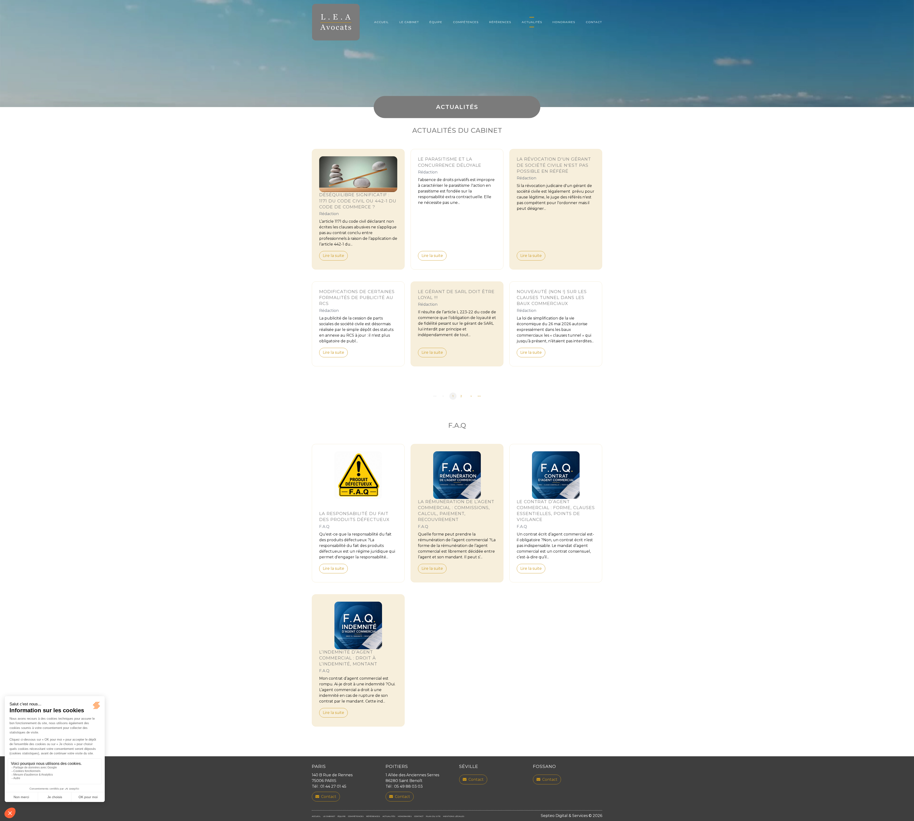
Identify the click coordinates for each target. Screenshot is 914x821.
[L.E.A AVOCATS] (336, 22)
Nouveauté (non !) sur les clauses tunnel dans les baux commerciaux (552, 297)
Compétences (465, 22)
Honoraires (563, 22)
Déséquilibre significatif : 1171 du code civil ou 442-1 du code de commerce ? (357, 200)
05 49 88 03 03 (408, 786)
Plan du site (433, 816)
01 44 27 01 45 (333, 786)
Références (500, 22)
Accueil (381, 22)
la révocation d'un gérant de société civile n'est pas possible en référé (554, 165)
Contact (594, 22)
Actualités (532, 22)
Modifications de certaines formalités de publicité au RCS (357, 297)
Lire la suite (333, 255)
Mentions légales (453, 816)
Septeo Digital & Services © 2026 (571, 815)
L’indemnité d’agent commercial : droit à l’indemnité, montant (348, 658)
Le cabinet (409, 22)
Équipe (435, 22)
